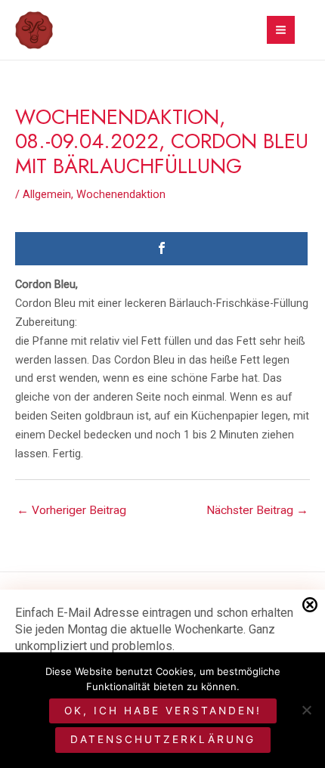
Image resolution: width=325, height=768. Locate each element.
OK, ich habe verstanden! (163, 711)
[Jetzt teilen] (161, 248)
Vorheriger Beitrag (71, 510)
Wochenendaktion (121, 194)
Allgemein (47, 194)
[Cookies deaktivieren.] (306, 709)
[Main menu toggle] (281, 30)
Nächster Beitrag (257, 510)
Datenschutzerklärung (162, 739)
